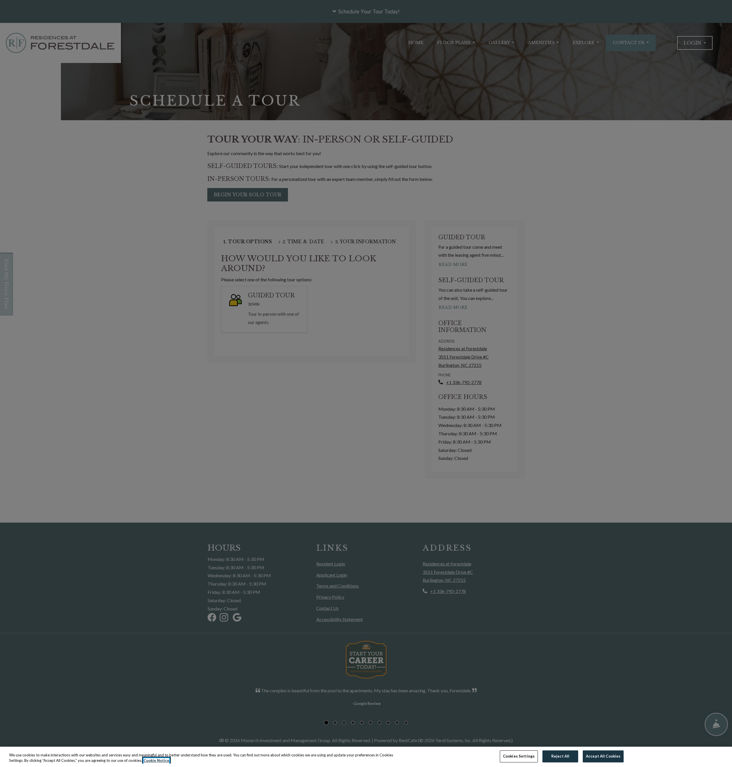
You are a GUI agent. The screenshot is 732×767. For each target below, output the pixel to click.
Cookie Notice (156, 760)
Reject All (560, 756)
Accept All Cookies (603, 756)
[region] (366, 757)
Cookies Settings (519, 756)
